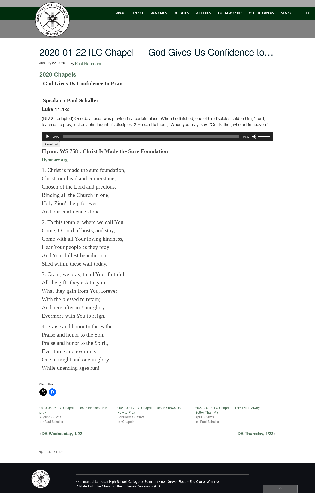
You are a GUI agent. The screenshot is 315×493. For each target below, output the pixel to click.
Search (286, 13)
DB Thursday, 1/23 (255, 433)
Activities (181, 13)
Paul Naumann (88, 63)
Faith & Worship (229, 13)
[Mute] (254, 136)
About (120, 13)
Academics (159, 13)
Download (51, 144)
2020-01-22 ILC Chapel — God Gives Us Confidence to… (156, 51)
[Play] (47, 136)
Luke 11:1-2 (54, 451)
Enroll (138, 13)
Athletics (203, 13)
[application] (157, 136)
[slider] (264, 136)
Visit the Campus (261, 13)
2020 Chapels (57, 74)
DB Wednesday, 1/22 (62, 433)
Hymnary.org (55, 159)
